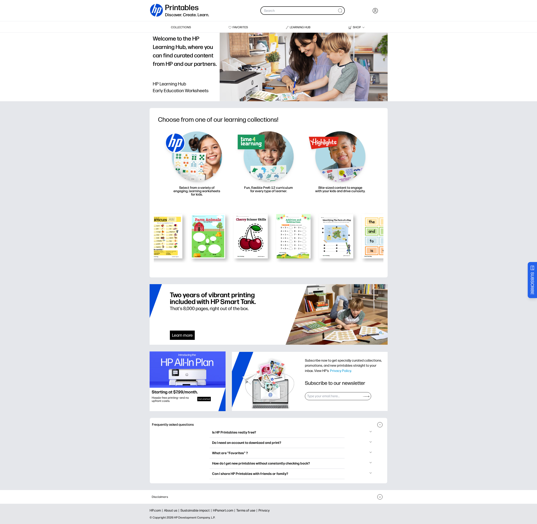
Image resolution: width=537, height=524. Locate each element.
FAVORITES (240, 27)
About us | (172, 510)
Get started (204, 399)
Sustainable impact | (196, 510)
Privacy (264, 510)
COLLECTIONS (181, 27)
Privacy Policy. (341, 371)
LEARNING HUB (300, 27)
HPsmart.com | (224, 510)
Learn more (182, 335)
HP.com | (157, 510)
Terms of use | (247, 510)
